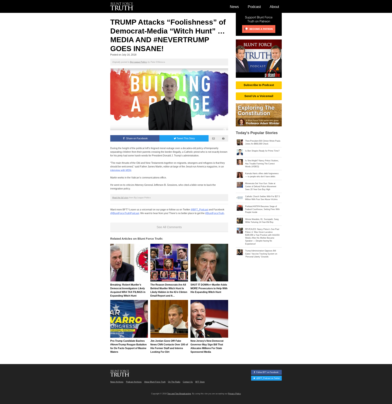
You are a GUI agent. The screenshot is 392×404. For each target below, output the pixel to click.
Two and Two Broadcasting (179, 394)
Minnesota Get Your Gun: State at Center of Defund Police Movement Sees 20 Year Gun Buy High (260, 186)
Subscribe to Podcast (259, 85)
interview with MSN (120, 170)
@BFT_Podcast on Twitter (268, 378)
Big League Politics (138, 62)
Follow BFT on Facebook (267, 372)
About (274, 7)
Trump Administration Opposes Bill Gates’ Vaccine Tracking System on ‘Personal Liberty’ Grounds (261, 254)
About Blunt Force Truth (155, 382)
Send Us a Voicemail (258, 96)
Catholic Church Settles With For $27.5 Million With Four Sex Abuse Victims (262, 197)
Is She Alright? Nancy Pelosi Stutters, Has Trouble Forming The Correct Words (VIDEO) (262, 163)
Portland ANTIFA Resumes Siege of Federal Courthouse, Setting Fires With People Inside (262, 209)
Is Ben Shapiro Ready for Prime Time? (262, 151)
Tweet (186, 138)
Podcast (254, 7)
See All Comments (169, 227)
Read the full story (120, 197)
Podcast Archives (134, 382)
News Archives (116, 382)
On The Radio (174, 382)
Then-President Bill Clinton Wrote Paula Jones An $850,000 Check (262, 142)
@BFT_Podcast (199, 209)
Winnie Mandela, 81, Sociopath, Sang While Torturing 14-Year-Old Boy (262, 220)
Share (137, 138)
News (234, 7)
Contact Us (188, 382)
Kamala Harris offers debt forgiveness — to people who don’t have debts (262, 175)
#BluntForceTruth (214, 213)
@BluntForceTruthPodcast (124, 213)
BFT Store (200, 382)
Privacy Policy (234, 394)
